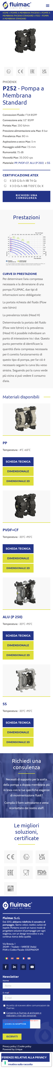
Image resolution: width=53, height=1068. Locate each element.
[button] (47, 5)
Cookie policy (24, 1046)
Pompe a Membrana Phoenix (25, 12)
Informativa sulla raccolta (18, 1064)
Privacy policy (9, 1046)
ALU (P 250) (37, 163)
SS (48, 163)
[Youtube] (32, 967)
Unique (18, 1049)
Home (6, 12)
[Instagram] (23, 967)
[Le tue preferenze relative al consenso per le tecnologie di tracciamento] (5, 1063)
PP (15, 163)
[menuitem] (6, 958)
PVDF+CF (23, 163)
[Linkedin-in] (14, 967)
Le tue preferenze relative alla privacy (24, 1057)
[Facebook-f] (6, 967)
